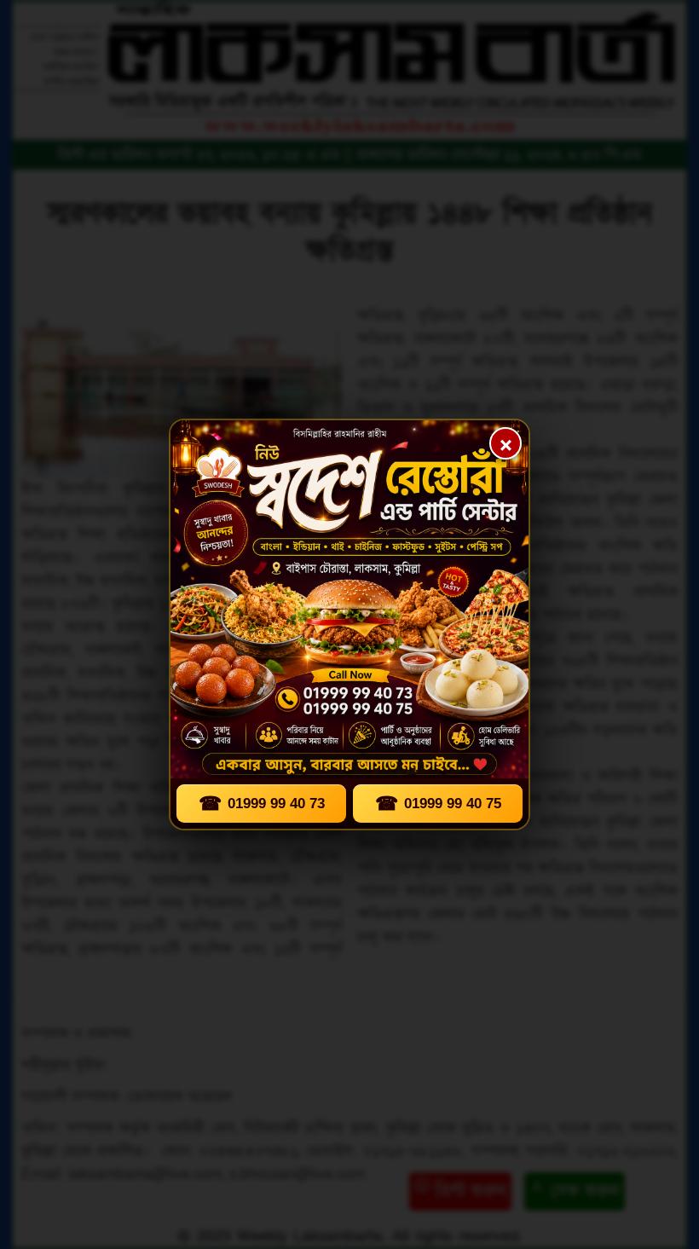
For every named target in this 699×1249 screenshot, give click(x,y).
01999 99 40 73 (262, 803)
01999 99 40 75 (438, 803)
